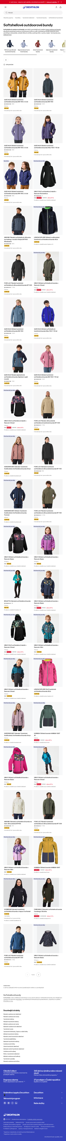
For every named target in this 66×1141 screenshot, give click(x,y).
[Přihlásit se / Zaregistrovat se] (56, 7)
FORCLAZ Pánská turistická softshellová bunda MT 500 (13, 956)
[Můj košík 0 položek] (60, 7)
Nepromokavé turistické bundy (24, 50)
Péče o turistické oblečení (11, 1054)
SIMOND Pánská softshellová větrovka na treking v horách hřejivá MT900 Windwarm (17, 239)
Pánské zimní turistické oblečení (13, 1036)
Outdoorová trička (9, 1044)
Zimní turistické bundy (38, 50)
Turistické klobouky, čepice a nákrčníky (15, 1031)
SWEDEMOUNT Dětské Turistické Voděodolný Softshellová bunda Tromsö (15, 513)
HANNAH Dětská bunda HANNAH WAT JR (47, 734)
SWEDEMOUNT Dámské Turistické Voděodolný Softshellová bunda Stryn (17, 468)
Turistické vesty (8, 1029)
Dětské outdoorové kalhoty (11, 1056)
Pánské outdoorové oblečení (12, 1014)
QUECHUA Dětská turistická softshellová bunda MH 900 (44, 101)
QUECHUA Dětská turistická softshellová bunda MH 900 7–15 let (46, 376)
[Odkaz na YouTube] (8, 1103)
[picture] (18, 82)
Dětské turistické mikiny (10, 1034)
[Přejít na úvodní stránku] (31, 7)
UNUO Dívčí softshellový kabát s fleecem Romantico (45, 192)
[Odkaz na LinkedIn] (16, 1103)
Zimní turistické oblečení (11, 1046)
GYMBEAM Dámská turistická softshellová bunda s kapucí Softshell (17, 910)
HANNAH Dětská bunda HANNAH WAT (47, 867)
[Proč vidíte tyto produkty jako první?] (4, 64)
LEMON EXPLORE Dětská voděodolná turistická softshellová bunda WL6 (47, 238)
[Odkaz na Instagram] (12, 1103)
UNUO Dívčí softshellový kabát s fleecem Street (15, 422)
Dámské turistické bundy (51, 50)
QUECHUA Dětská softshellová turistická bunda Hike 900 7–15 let (45, 330)
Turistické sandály (9, 1059)
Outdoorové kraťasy (9, 1051)
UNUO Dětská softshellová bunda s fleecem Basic (16, 558)
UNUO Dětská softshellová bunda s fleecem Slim (46, 646)
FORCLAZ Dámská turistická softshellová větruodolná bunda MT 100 (48, 468)
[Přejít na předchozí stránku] (27, 975)
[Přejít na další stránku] (39, 975)
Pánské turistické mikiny (11, 1021)
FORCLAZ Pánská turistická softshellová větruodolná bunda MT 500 (18, 284)
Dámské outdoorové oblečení (12, 1026)
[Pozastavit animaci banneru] (58, 2)
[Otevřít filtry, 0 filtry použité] (5, 60)
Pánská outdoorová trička (11, 1061)
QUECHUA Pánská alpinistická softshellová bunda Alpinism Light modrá (16, 377)
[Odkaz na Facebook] (4, 1103)
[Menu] (5, 7)
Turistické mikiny (8, 1019)
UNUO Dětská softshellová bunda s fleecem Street (46, 284)
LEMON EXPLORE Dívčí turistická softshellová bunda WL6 (45, 690)
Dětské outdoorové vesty (11, 1024)
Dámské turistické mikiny (11, 1041)
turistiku (19, 999)
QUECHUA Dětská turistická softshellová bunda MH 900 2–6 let (16, 101)
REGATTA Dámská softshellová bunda (17, 601)
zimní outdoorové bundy (53, 29)
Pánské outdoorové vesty (11, 1016)
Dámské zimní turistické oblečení (13, 1049)
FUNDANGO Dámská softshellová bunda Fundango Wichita (48, 910)
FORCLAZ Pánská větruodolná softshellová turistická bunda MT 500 (47, 422)
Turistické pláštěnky (9, 1039)
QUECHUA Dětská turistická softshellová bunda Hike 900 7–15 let (46, 146)
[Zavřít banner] (61, 2)
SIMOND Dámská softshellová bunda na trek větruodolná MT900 (18, 822)
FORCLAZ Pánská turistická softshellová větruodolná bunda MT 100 (48, 512)
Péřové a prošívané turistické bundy (10, 50)
